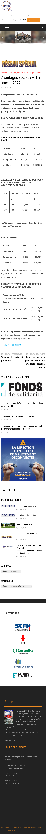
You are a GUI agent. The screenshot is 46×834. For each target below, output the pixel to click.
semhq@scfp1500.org (11, 783)
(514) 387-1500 (12, 773)
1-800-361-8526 (9, 776)
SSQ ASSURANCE (35, 73)
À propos (5, 16)
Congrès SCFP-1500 (19, 20)
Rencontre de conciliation (26, 506)
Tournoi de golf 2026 (24, 524)
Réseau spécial (23, 73)
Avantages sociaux (8, 73)
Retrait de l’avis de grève (26, 515)
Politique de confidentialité (20, 16)
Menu (7, 28)
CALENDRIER (9, 490)
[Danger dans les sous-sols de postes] (8, 534)
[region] (23, 38)
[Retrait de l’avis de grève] (8, 515)
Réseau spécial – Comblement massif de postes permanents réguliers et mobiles (22, 427)
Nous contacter (36, 16)
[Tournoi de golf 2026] (8, 524)
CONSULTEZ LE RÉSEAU (11, 345)
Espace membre (33, 20)
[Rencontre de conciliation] (8, 506)
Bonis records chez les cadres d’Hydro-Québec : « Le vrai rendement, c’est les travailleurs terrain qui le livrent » (29, 549)
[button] (2, 37)
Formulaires (6, 20)
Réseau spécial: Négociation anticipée (17, 416)
